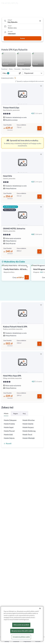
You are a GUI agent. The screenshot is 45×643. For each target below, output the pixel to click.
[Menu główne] (41, 3)
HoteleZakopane (10, 420)
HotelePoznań (9, 431)
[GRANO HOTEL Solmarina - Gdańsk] (22, 215)
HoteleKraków (9, 424)
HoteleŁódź (8, 435)
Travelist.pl (4, 69)
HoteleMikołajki (28, 438)
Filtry (6, 73)
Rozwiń (8, 443)
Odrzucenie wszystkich (21, 625)
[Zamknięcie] (40, 608)
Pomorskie (17, 69)
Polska (11, 69)
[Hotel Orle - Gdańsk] (22, 162)
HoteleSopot (9, 427)
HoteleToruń (27, 435)
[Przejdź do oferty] (39, 128)
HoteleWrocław (28, 420)
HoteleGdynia (9, 438)
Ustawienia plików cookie (21, 637)
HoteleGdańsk (27, 424)
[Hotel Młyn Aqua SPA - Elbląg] (22, 362)
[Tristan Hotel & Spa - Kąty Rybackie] (22, 94)
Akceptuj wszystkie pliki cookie (22, 631)
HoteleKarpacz (28, 427)
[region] (22, 94)
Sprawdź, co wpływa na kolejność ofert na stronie (30, 81)
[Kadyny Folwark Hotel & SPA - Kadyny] (22, 313)
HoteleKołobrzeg (28, 431)
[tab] (18, 103)
